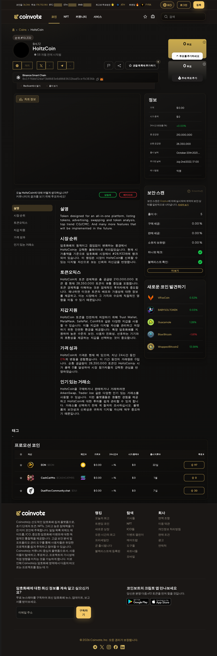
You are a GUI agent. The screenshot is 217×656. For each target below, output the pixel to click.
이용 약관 (164, 523)
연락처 (162, 545)
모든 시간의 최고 (105, 534)
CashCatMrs (48, 477)
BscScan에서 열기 (32, 86)
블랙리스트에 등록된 (107, 551)
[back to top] (210, 648)
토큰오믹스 (20, 222)
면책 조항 (164, 518)
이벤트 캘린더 (135, 534)
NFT (129, 523)
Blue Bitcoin (165, 334)
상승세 (107, 194)
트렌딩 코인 (102, 523)
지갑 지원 (19, 230)
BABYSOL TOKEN (167, 309)
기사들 (131, 518)
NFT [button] (66, 16)
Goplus (164, 200)
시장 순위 (19, 215)
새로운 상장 (102, 529)
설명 (16, 208)
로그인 (183, 4)
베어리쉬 (128, 194)
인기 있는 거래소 (24, 244)
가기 (27, 65)
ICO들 (131, 529)
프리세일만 (102, 540)
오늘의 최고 (102, 518)
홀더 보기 (53, 86)
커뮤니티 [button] (81, 16)
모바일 (131, 556)
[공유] (119, 65)
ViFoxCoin (163, 297)
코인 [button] (54, 16)
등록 (198, 4)
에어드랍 (132, 540)
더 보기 (175, 270)
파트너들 (132, 551)
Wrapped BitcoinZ (168, 346)
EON (43, 464)
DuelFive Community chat (55, 490)
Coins (22, 29)
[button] (152, 16)
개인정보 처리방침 (169, 529)
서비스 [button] (98, 16)
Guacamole (164, 322)
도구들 (131, 545)
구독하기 (83, 612)
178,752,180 (42, 4)
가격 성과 (19, 237)
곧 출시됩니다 (103, 545)
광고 (161, 540)
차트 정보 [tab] (30, 99)
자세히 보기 (183, 204)
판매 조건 (164, 534)
